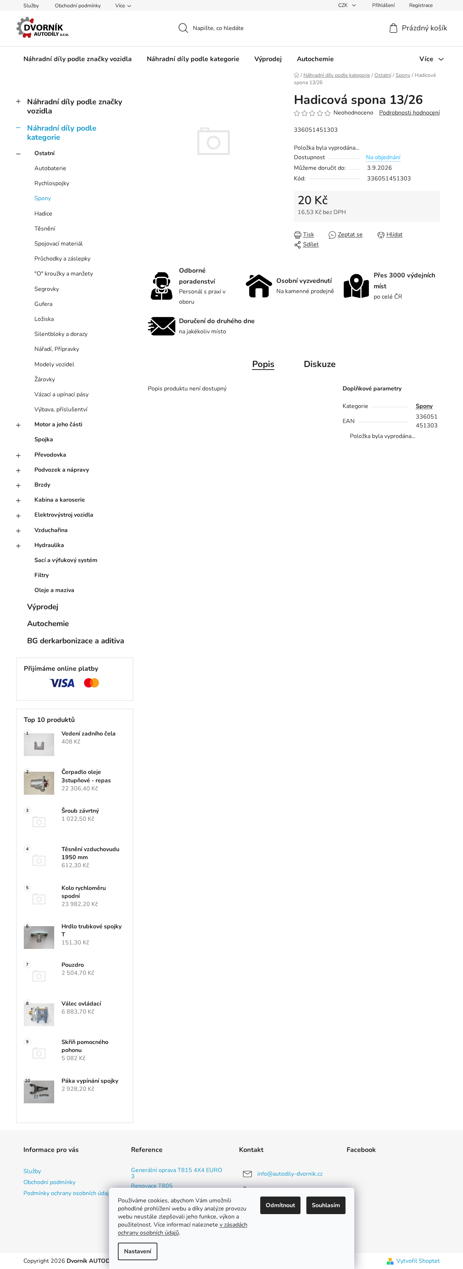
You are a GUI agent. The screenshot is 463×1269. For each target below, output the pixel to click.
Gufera (43, 304)
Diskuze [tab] (320, 364)
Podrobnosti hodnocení (409, 113)
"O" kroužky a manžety (63, 274)
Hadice (43, 214)
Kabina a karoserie (59, 500)
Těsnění (44, 229)
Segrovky (46, 289)
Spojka (43, 439)
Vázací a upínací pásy (61, 394)
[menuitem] (77, 58)
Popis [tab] (263, 364)
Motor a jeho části (58, 424)
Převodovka (50, 455)
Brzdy (42, 485)
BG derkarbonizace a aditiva (75, 641)
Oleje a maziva (54, 590)
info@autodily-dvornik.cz (289, 1174)
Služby (31, 5)
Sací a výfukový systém (65, 560)
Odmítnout (280, 1205)
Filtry (41, 575)
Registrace (421, 5)
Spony (42, 198)
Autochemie (48, 623)
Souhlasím (326, 1205)
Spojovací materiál (58, 244)
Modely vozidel (54, 364)
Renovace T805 (152, 1186)
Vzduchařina (51, 530)
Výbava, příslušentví (60, 409)
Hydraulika (49, 545)
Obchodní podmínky (78, 5)
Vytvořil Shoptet (418, 1261)
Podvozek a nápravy (61, 470)
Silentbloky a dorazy (60, 334)
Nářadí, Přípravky (56, 349)
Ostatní (44, 153)
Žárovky (44, 379)
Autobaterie (50, 168)
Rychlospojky (51, 183)
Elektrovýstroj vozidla (63, 515)
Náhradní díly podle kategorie (61, 132)
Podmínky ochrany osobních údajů (67, 1193)
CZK (343, 5)
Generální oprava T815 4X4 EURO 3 (176, 1173)
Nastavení (137, 1251)
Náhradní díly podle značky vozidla (74, 106)
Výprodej (42, 607)
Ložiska (44, 319)
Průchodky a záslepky (62, 259)
